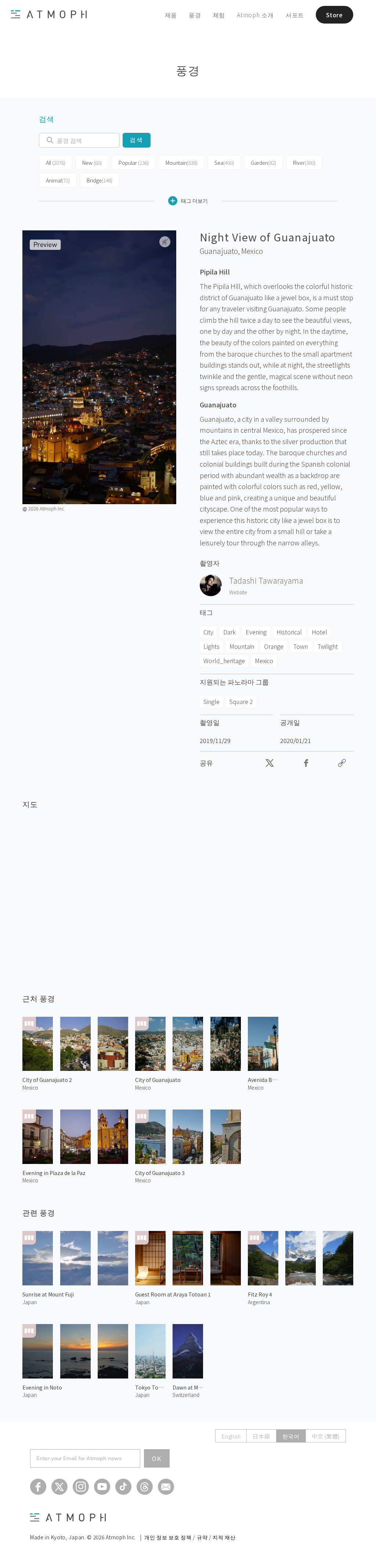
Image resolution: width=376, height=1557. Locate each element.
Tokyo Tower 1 (150, 1387)
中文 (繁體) (326, 1436)
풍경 (195, 14)
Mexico (252, 251)
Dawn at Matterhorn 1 (188, 1387)
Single (211, 701)
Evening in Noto (42, 1387)
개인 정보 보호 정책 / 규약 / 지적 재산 (190, 1537)
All (55, 162)
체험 (219, 14)
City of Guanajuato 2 (47, 1079)
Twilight (328, 646)
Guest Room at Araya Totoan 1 (173, 1294)
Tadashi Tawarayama (266, 580)
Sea (224, 162)
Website (238, 592)
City (208, 631)
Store (334, 14)
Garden (263, 162)
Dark (229, 631)
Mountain (182, 162)
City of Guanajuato (158, 1079)
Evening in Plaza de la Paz (54, 1172)
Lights (211, 646)
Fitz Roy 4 (260, 1294)
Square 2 (241, 701)
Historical (289, 631)
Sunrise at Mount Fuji (48, 1294)
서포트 (295, 14)
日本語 (261, 1436)
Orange (273, 646)
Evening (256, 631)
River (304, 162)
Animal (58, 180)
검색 (136, 140)
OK (157, 1458)
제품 (171, 14)
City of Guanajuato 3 (160, 1172)
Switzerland (186, 1394)
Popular (134, 162)
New (92, 162)
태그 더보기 (194, 200)
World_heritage (224, 660)
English (231, 1436)
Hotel (319, 631)
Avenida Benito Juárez (263, 1079)
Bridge (99, 180)
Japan (29, 1302)
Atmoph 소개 (255, 14)
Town (300, 646)
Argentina (259, 1302)
